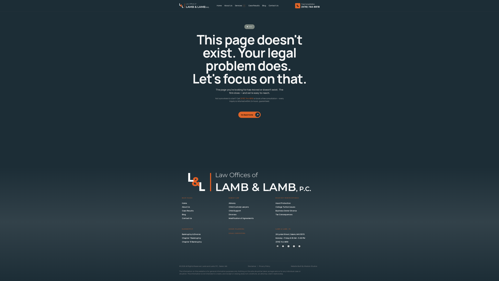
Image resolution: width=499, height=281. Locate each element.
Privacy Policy (264, 266)
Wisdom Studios (310, 266)
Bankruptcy (187, 229)
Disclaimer (252, 266)
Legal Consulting (237, 233)
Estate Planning (236, 229)
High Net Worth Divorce (287, 198)
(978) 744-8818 (310, 6)
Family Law (234, 198)
